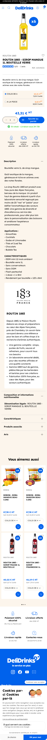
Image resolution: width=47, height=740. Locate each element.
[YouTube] (27, 673)
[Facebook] (20, 673)
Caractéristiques (12, 418)
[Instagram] (13, 673)
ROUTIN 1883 (9, 55)
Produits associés (13, 426)
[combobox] (12, 520)
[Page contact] (34, 673)
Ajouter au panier (33, 120)
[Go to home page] (23, 660)
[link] (24, 8)
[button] (6, 120)
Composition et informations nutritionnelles (19, 396)
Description (10, 161)
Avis (6, 434)
